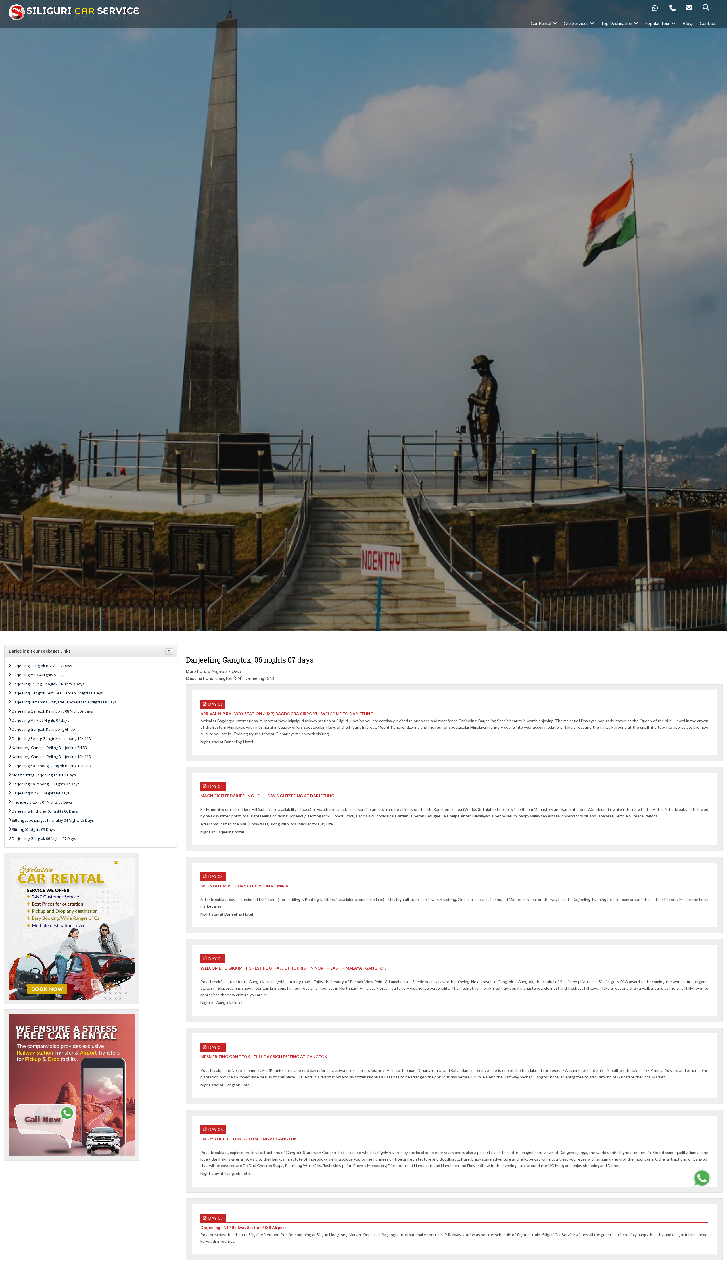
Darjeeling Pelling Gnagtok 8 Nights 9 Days (48, 683)
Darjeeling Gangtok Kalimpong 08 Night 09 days (52, 711)
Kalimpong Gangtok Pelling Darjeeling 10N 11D (51, 756)
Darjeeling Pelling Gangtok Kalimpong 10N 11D (51, 738)
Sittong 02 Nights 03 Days (33, 829)
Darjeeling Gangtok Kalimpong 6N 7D (43, 729)
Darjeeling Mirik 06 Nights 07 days (40, 720)
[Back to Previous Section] (169, 651)
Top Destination (617, 23)
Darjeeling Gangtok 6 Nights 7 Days (42, 665)
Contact (708, 23)
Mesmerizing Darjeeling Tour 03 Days (44, 774)
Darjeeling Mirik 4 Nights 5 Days (39, 674)
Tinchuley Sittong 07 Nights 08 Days (42, 802)
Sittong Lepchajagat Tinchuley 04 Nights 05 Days (53, 820)
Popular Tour (658, 23)
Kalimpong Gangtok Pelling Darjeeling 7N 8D (49, 747)
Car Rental (541, 23)
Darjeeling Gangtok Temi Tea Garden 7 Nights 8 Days (57, 693)
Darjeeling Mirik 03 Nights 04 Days (41, 793)
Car (83, 10)
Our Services (576, 23)
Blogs (688, 23)
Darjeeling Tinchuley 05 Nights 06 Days (45, 811)
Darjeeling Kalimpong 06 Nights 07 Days (46, 783)
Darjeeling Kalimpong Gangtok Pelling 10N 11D (51, 765)
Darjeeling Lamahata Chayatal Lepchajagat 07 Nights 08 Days (64, 702)
